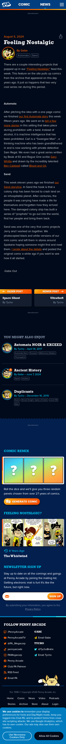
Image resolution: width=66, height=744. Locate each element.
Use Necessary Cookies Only (17, 736)
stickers (25, 378)
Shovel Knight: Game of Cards (34, 399)
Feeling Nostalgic (29, 43)
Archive (23, 704)
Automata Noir (21, 353)
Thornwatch (20, 357)
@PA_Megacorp (16, 643)
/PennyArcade (16, 632)
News (32, 698)
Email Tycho (45, 655)
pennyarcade (15, 649)
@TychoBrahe (46, 649)
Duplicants (23, 392)
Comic (21, 698)
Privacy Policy (32, 609)
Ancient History (27, 370)
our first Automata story (33, 116)
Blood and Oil (37, 166)
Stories (11, 704)
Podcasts (54, 698)
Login (55, 704)
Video (42, 698)
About (44, 704)
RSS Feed (13, 672)
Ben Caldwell (12, 166)
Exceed (33, 353)
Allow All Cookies (49, 736)
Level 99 (53, 399)
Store (35, 704)
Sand (35, 55)
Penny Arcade (15, 661)
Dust (17, 399)
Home (10, 698)
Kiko (17, 404)
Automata (23, 55)
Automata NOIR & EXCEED (38, 345)
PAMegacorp (15, 655)
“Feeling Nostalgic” (38, 69)
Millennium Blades (47, 353)
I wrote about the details (27, 249)
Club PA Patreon (17, 666)
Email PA (12, 678)
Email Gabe (44, 637)
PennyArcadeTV (17, 637)
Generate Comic (24, 501)
